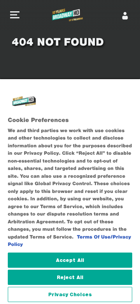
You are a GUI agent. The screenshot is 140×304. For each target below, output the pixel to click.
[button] (14, 15)
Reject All (70, 277)
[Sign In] (125, 15)
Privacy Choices (70, 294)
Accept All (70, 260)
